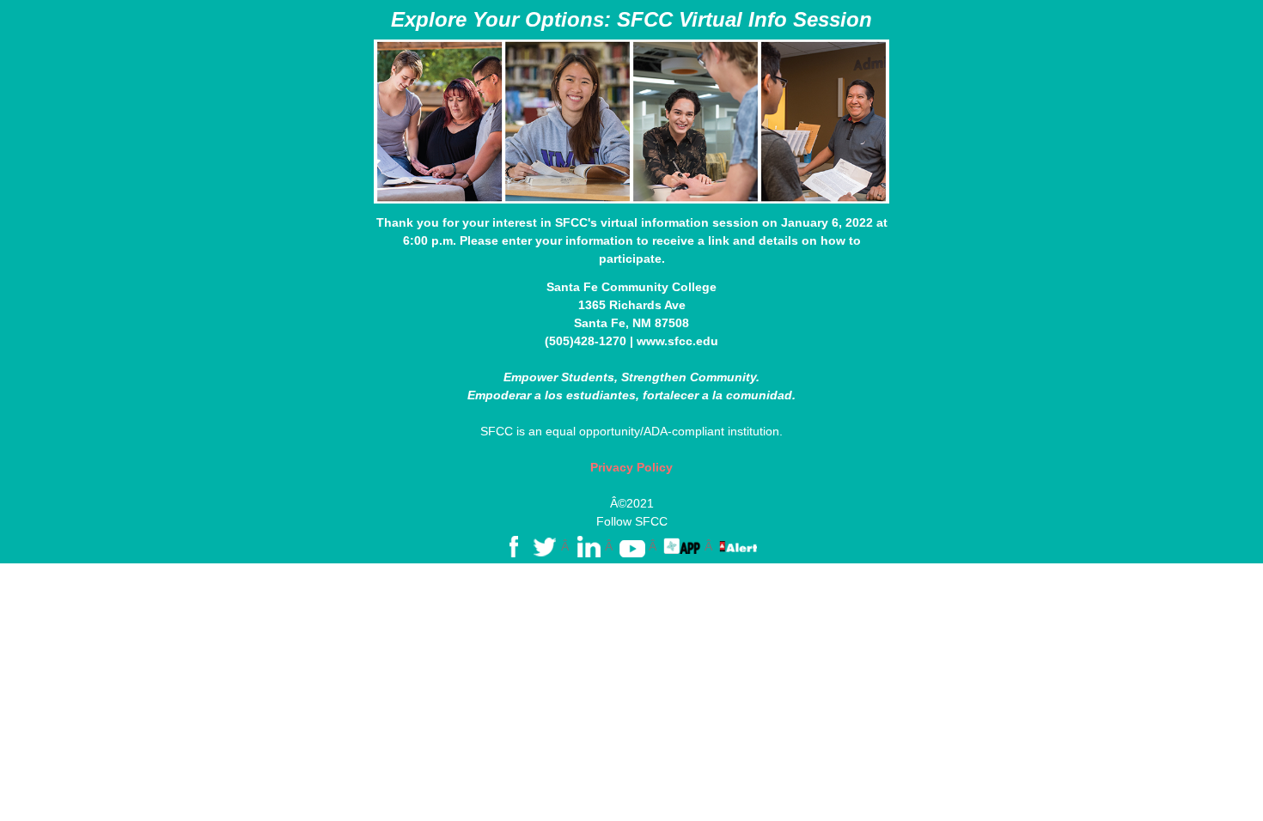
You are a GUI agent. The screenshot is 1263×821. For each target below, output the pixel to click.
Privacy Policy (631, 467)
